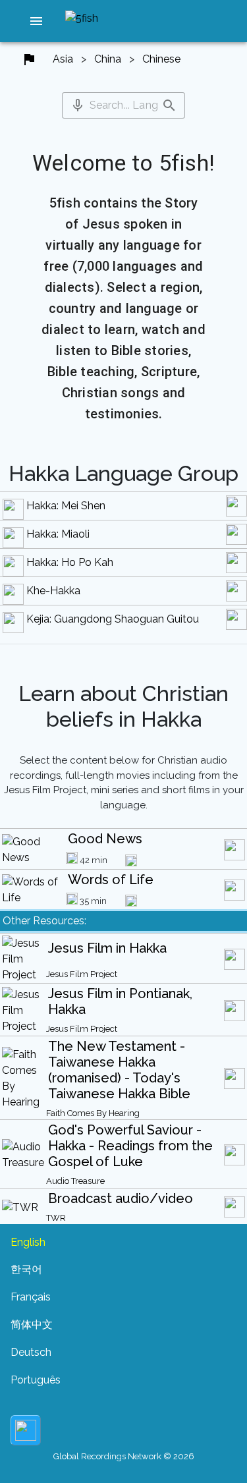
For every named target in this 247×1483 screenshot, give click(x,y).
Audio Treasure (75, 1181)
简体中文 (32, 1324)
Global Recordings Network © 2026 (123, 1456)
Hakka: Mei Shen (65, 505)
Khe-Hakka (53, 590)
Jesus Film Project (81, 974)
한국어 (26, 1269)
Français (31, 1297)
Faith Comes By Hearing (93, 1113)
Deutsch (31, 1352)
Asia (63, 59)
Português (36, 1380)
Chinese (161, 59)
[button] (36, 21)
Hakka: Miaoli (58, 534)
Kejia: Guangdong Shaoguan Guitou (112, 619)
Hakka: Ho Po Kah (69, 562)
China (107, 59)
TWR (56, 1218)
